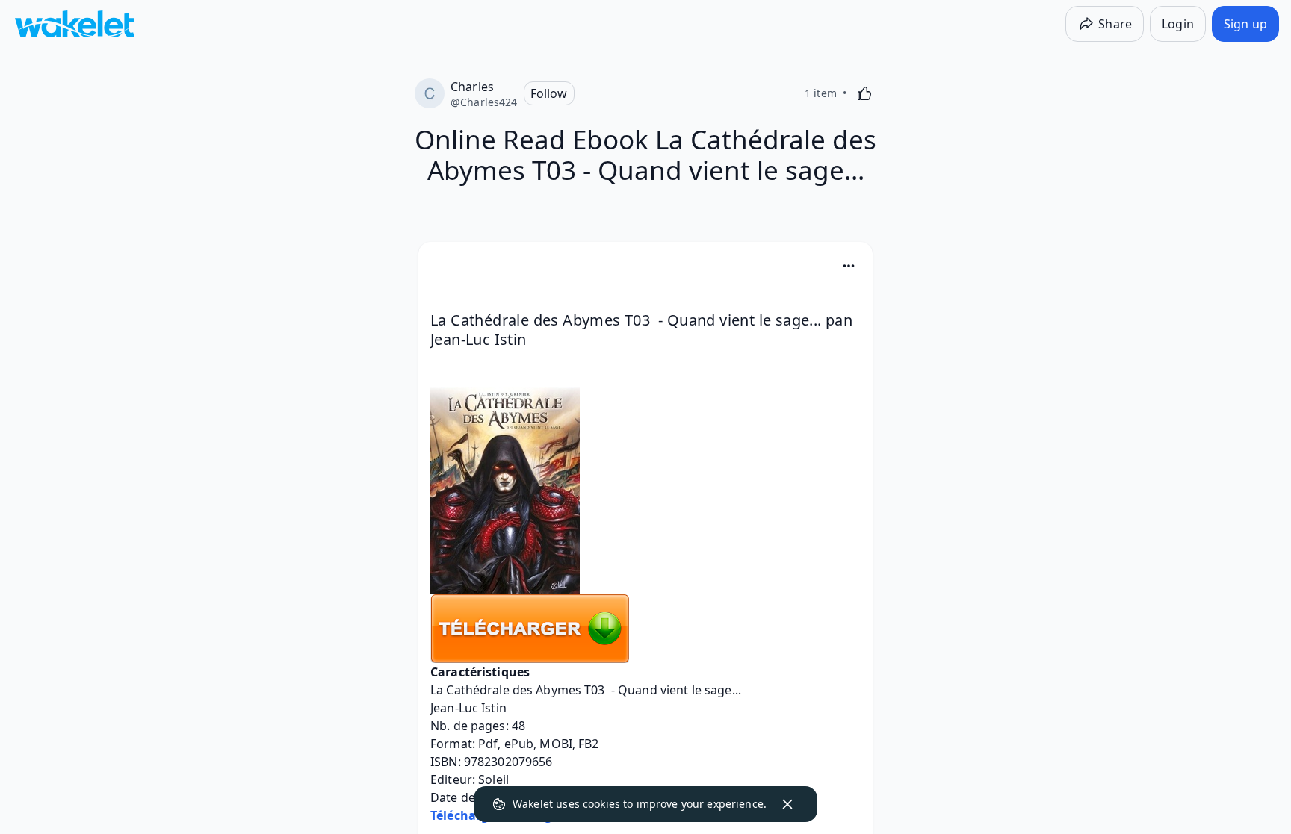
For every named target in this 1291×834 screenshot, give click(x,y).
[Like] (864, 93)
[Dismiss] (787, 804)
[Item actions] (849, 266)
